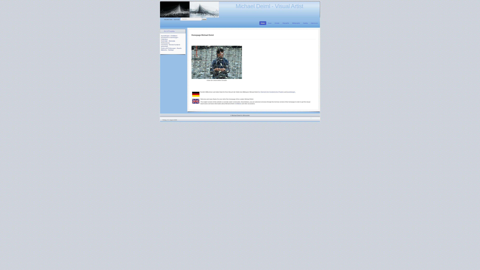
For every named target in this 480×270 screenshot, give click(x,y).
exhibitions (238, 103)
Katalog (305, 23)
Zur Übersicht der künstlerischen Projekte (271, 92)
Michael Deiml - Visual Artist (269, 6)
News (270, 23)
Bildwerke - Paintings (167, 50)
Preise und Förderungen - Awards (171, 48)
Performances (165, 43)
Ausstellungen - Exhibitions (169, 35)
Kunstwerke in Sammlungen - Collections (170, 38)
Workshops (164, 46)
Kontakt (277, 23)
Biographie (286, 23)
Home (263, 23)
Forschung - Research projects (170, 44)
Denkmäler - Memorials (168, 41)
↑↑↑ (311, 118)
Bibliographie (296, 23)
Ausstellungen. (290, 92)
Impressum (314, 23)
